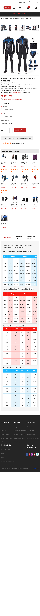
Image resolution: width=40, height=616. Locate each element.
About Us (3, 430)
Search (7, 8)
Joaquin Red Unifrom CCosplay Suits (35, 186)
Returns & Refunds (19, 434)
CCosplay (14, 468)
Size (3, 113)
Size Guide (30, 427)
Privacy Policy (5, 434)
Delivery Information (20, 430)
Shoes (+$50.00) (8, 123)
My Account (30, 430)
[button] (10, 28)
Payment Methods (19, 438)
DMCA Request (18, 442)
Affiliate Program (6, 442)
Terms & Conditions (6, 438)
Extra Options (5, 120)
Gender (4, 106)
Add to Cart (19, 130)
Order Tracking (33, 2)
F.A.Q (15, 427)
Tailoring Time (16, 92)
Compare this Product (25, 138)
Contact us (4, 427)
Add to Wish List (9, 138)
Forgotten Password (33, 438)
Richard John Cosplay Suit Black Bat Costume (18, 19)
